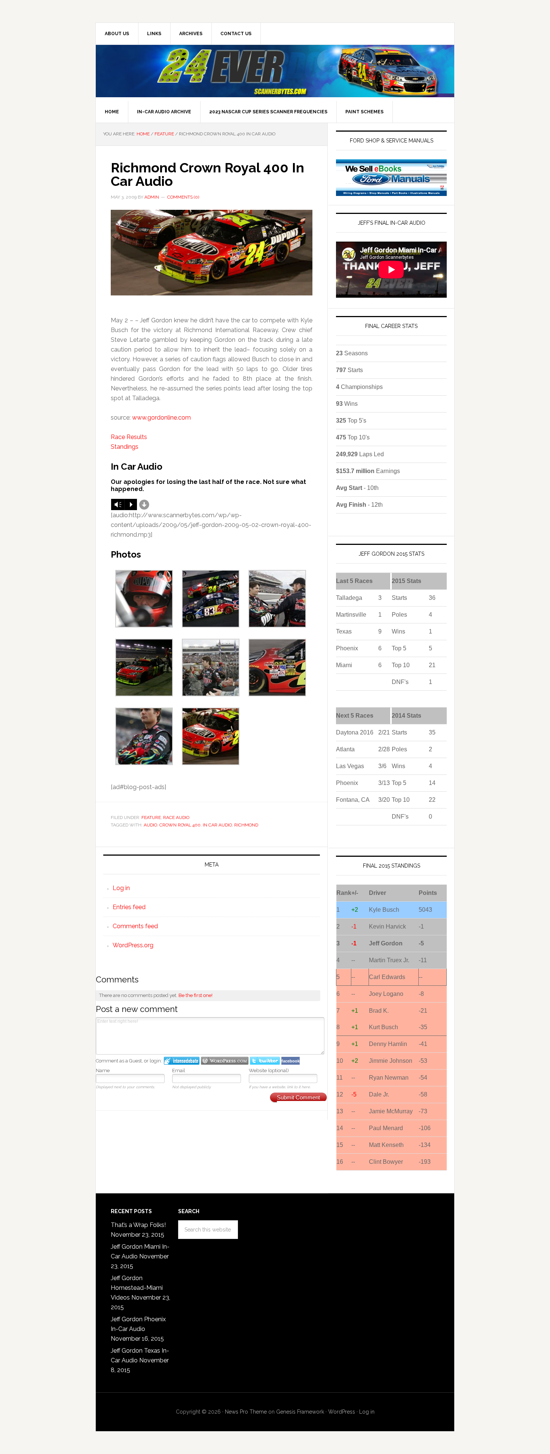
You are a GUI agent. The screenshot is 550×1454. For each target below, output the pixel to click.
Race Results (129, 437)
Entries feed (129, 907)
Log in (121, 888)
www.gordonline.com (161, 417)
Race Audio (176, 817)
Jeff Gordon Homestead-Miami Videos (137, 1287)
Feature (151, 817)
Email (178, 1070)
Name (103, 1070)
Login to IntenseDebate (181, 1061)
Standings (124, 446)
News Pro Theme (246, 1412)
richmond (246, 825)
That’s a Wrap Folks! (138, 1224)
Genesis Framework (300, 1412)
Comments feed (135, 926)
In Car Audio (217, 825)
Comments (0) (183, 197)
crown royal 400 (180, 825)
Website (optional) (269, 1070)
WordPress (341, 1412)
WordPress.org (133, 945)
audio (150, 825)
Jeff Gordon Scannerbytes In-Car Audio (275, 71)
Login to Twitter (265, 1061)
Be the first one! (195, 995)
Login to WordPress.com (224, 1061)
